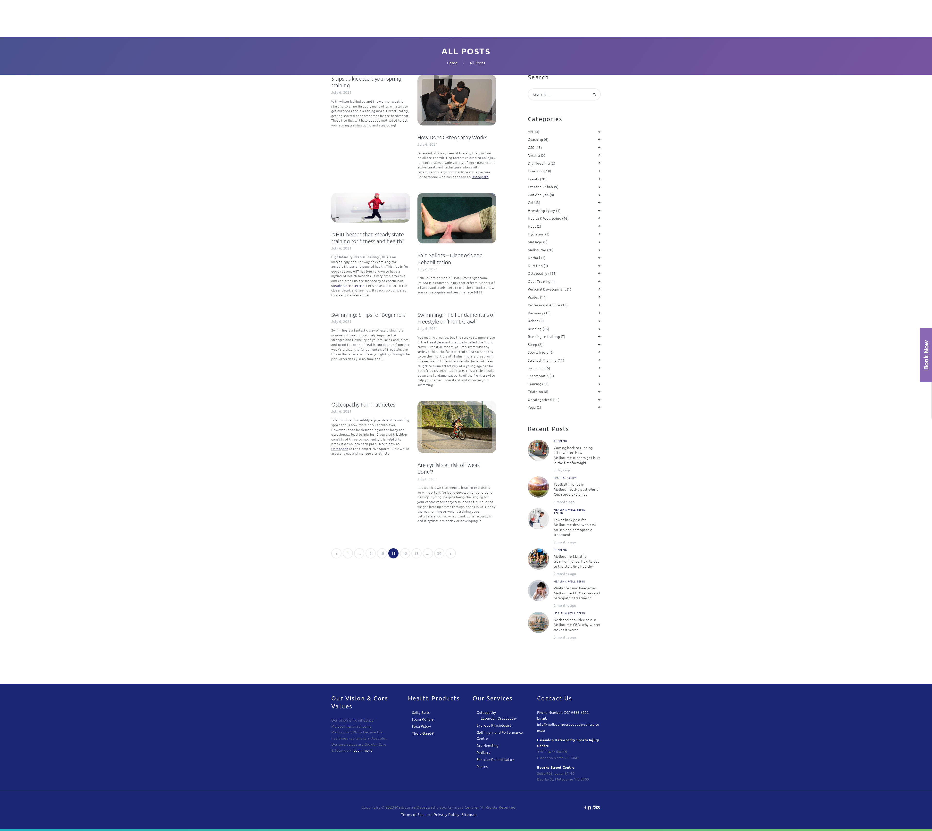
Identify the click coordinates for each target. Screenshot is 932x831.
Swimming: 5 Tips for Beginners (368, 314)
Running (535, 328)
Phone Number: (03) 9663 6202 (563, 712)
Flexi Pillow (421, 726)
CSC (531, 147)
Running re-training (544, 336)
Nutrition (535, 265)
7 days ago (562, 469)
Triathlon (535, 391)
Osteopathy (537, 273)
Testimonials (538, 375)
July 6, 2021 (341, 92)
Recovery (535, 312)
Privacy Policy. (448, 814)
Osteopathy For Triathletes (363, 404)
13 (418, 553)
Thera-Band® (423, 733)
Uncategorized (540, 399)
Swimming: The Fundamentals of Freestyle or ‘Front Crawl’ (456, 318)
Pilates (533, 297)
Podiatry (484, 752)
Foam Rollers (423, 719)
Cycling (534, 155)
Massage (535, 241)
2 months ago (565, 542)
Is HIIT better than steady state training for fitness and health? (367, 237)
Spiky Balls (421, 712)
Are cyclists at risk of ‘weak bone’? (448, 468)
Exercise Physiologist (494, 725)
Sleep (532, 344)
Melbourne (537, 249)
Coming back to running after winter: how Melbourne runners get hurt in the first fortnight (577, 455)
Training (534, 383)
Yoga (532, 407)
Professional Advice (544, 304)
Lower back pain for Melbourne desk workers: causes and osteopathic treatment (575, 527)
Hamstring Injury (541, 210)
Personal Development (547, 289)
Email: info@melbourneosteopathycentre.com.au (568, 724)
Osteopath (480, 177)
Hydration (536, 234)
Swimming (536, 368)
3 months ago (565, 637)
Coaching (535, 139)
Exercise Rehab (540, 186)
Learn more (362, 750)
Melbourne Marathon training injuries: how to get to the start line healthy (576, 561)
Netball (534, 257)
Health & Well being (544, 218)
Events (533, 178)
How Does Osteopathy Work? (452, 137)
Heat (532, 226)
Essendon (536, 170)
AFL (531, 131)
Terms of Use (413, 814)
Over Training (539, 281)
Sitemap (469, 814)
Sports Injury (538, 352)
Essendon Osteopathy (499, 718)
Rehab (533, 320)
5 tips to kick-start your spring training (366, 82)
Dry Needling (539, 163)
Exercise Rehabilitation (496, 759)
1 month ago (564, 501)
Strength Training (542, 360)
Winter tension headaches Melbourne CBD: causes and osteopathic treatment (577, 592)
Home (452, 62)
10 (383, 553)
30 (440, 553)
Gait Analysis (538, 194)
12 (406, 553)
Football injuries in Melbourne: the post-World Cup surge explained (576, 489)
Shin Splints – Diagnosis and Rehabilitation (450, 258)
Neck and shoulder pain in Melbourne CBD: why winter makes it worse (577, 624)
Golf (531, 202)
